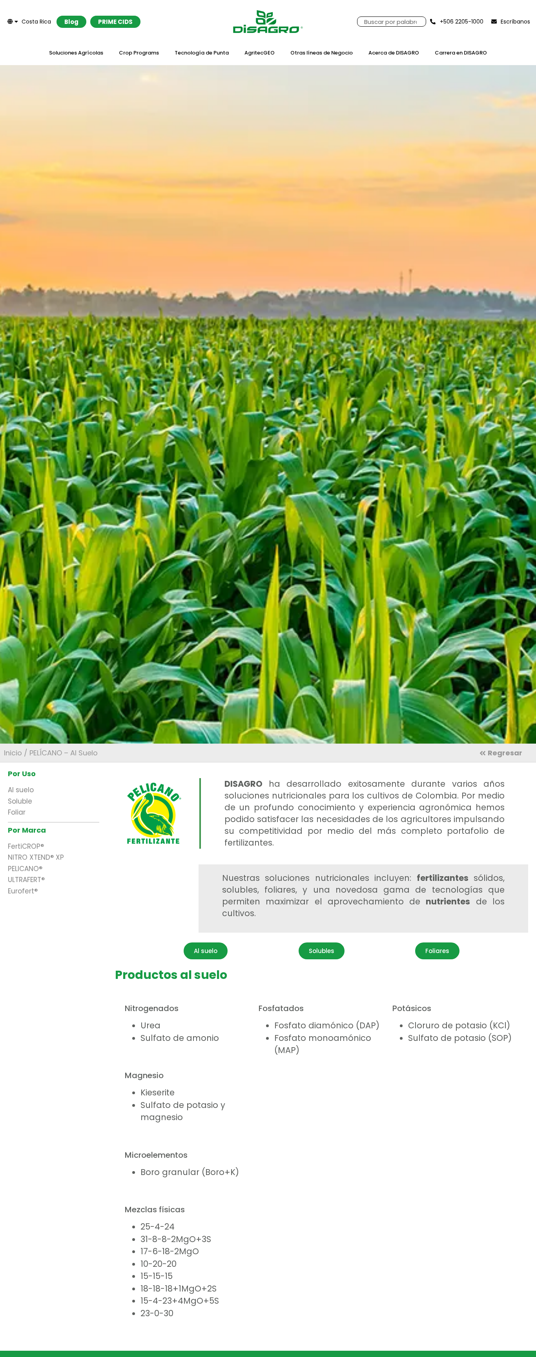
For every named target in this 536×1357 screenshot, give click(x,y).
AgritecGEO (259, 52)
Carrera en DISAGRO (461, 52)
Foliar (17, 812)
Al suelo (21, 790)
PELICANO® (25, 868)
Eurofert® (23, 891)
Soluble (20, 801)
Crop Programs (139, 52)
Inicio (13, 753)
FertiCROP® (26, 846)
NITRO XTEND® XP (36, 857)
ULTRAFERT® (26, 879)
